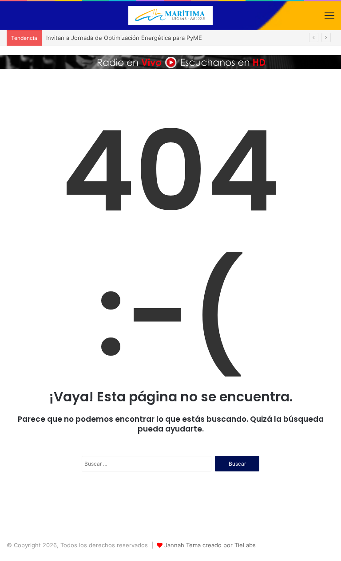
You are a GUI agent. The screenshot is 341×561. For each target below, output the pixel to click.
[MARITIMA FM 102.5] (170, 15)
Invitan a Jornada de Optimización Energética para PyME (124, 37)
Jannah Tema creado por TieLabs (210, 545)
